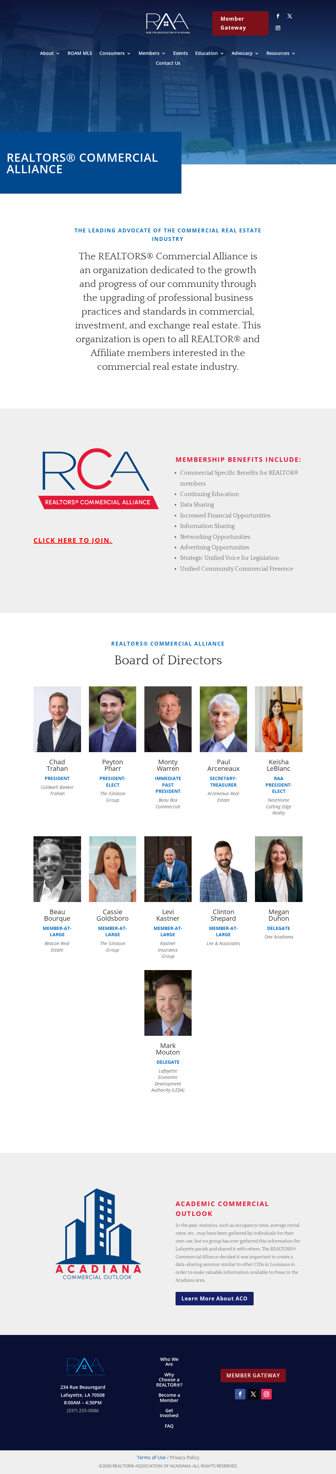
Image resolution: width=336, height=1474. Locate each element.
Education (206, 53)
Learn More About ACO (214, 1298)
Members (148, 53)
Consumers (112, 53)
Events (180, 53)
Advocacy (242, 53)
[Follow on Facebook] (278, 16)
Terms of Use (151, 1457)
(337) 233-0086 (83, 1410)
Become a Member (169, 1397)
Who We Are (169, 1362)
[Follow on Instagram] (278, 28)
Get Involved (169, 1413)
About (47, 53)
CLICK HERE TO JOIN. (72, 540)
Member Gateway (233, 23)
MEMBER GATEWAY (253, 1375)
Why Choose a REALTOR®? (169, 1380)
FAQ (169, 1426)
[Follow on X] (289, 16)
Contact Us (168, 63)
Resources (277, 53)
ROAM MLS (80, 53)
